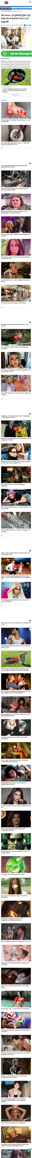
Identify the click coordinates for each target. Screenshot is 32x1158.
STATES (8, 11)
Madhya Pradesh (17, 11)
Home (2, 11)
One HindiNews (7, 25)
